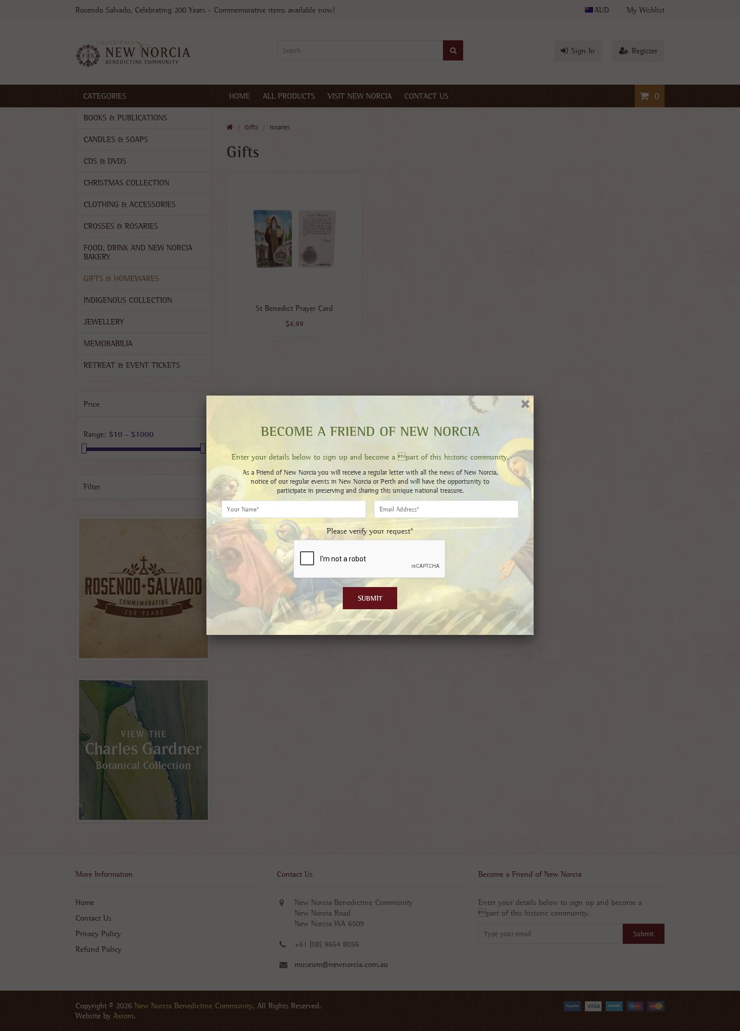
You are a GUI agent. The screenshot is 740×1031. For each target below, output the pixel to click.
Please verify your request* (370, 531)
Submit (370, 598)
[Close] (525, 404)
